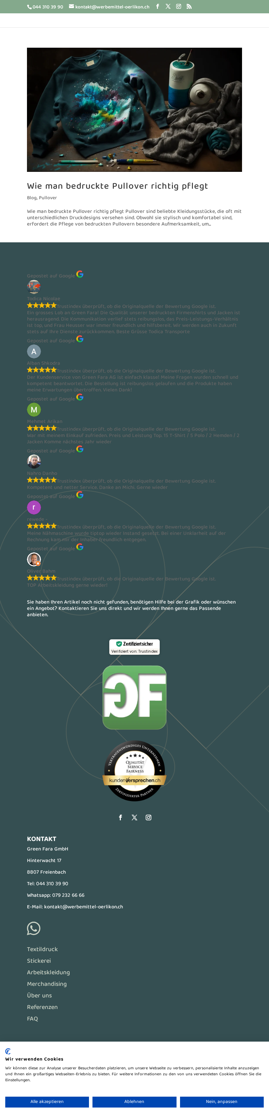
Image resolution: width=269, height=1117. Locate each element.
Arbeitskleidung (48, 973)
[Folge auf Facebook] (120, 817)
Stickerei (39, 961)
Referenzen (42, 1007)
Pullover (48, 198)
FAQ (32, 1019)
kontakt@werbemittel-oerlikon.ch (83, 907)
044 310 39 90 (52, 884)
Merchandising (47, 984)
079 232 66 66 (68, 895)
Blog (32, 198)
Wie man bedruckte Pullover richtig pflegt (117, 187)
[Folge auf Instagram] (148, 817)
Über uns (39, 996)
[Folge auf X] (134, 817)
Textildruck (42, 949)
